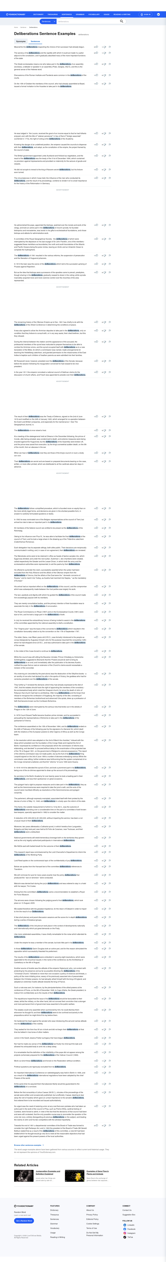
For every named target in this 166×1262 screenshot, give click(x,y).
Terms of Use (91, 1228)
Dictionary (54, 1210)
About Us (90, 1210)
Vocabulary (54, 1228)
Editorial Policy (92, 1219)
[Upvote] (96, 47)
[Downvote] (104, 47)
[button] (145, 14)
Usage (53, 1232)
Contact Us (127, 1210)
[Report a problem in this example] (109, 47)
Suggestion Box (129, 1214)
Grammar (54, 1223)
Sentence (23, 27)
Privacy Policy (92, 1214)
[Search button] (122, 21)
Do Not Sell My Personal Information (94, 1234)
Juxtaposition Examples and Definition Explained (48, 1172)
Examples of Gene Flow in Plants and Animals (98, 1172)
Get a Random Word (24, 1221)
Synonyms (21, 41)
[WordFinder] (158, 14)
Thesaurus (54, 1214)
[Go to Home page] (15, 14)
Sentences (46, 21)
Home (16, 27)
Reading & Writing (57, 1237)
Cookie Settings (92, 1223)
